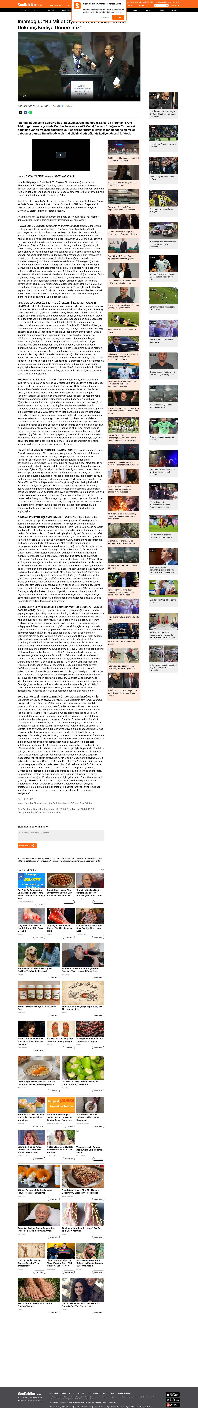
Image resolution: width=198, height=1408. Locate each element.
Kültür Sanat (67, 10)
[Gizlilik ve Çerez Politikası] (84, 1407)
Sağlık (135, 10)
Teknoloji (51, 10)
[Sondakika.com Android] (173, 1400)
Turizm (148, 10)
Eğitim (161, 10)
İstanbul (22, 182)
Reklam (29, 1401)
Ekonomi (80, 1393)
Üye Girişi (174, 5)
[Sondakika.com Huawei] (173, 1405)
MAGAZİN (127, 5)
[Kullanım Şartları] (55, 1407)
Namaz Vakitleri (124, 1393)
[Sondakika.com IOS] (173, 1394)
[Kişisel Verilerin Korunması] (115, 1407)
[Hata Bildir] (149, 1407)
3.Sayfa (174, 10)
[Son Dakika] (30, 5)
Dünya (71, 1393)
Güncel (64, 1393)
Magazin (96, 1393)
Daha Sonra (104, 17)
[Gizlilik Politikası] (68, 1407)
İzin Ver (118, 17)
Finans (36, 10)
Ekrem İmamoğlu (74, 182)
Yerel (105, 1393)
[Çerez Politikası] (99, 1407)
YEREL (141, 5)
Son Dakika (54, 1393)
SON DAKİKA (56, 5)
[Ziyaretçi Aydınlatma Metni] (134, 1407)
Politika (23, 10)
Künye (40, 1401)
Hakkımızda (22, 1401)
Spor (89, 1393)
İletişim (35, 1401)
